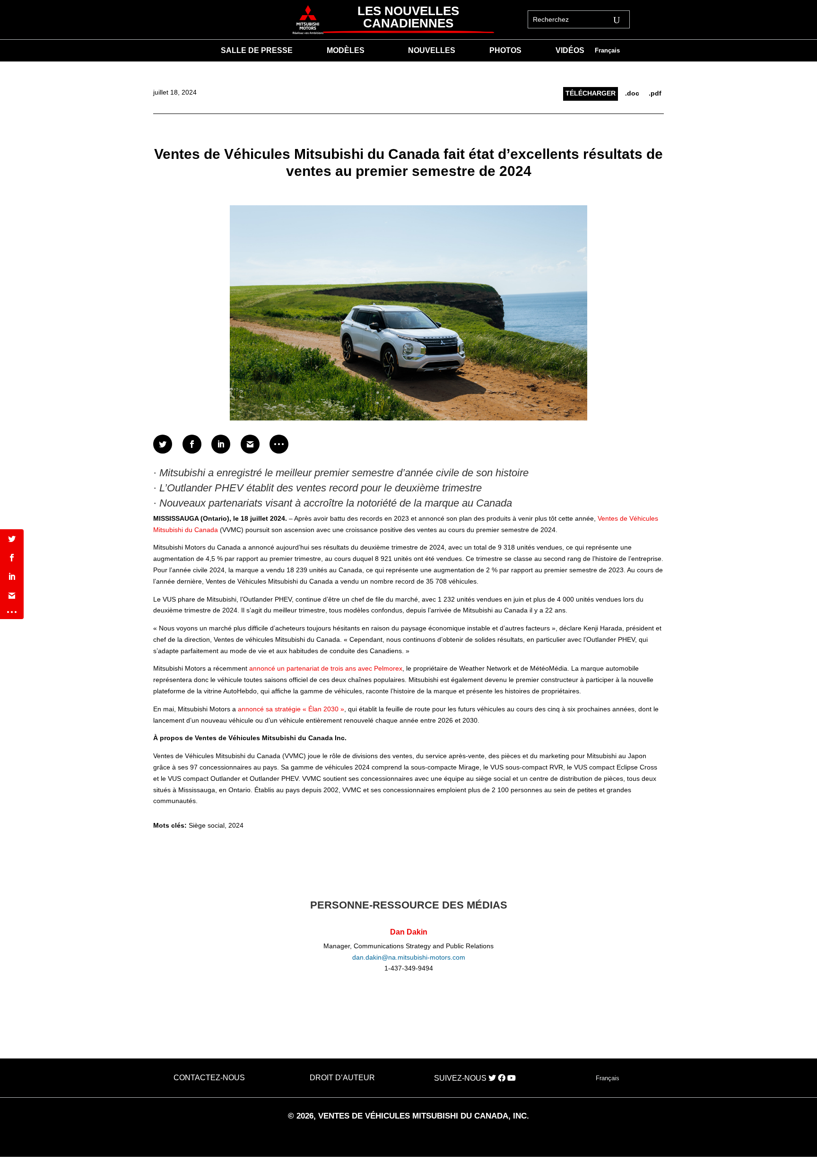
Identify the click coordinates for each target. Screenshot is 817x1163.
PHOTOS (505, 50)
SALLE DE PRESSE (257, 50)
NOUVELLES (431, 50)
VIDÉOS (570, 50)
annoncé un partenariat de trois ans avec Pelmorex (325, 668)
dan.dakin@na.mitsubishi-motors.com (408, 957)
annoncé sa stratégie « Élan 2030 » (291, 709)
